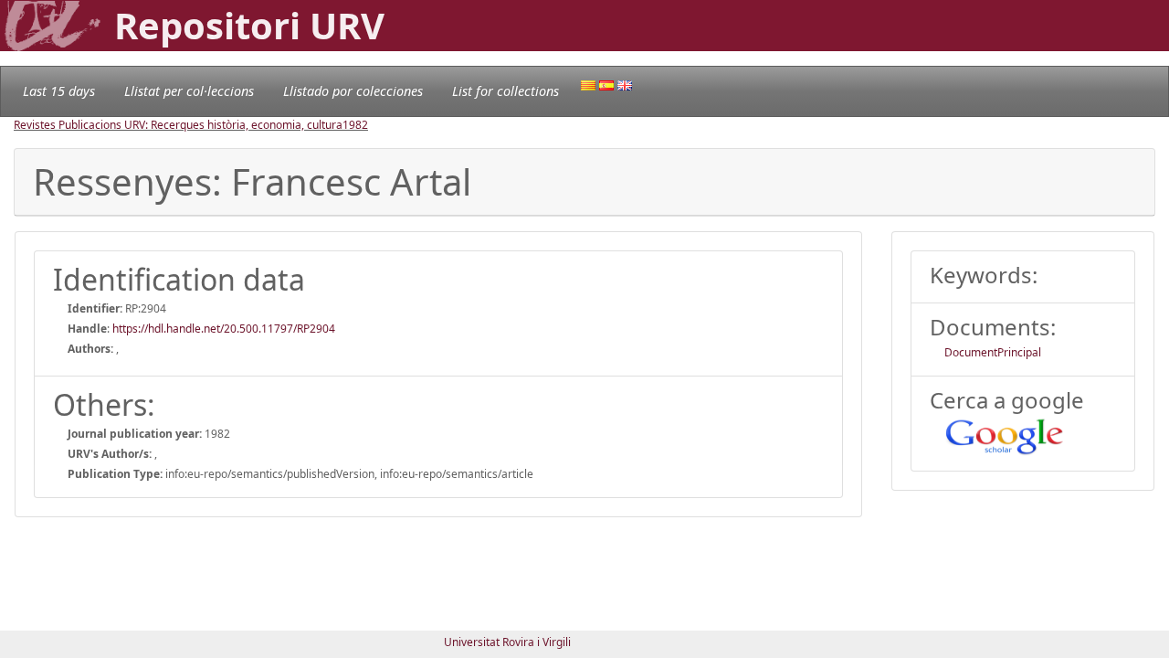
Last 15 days (59, 91)
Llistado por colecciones (353, 91)
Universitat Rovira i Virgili (507, 642)
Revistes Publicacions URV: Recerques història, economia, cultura (178, 125)
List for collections (505, 91)
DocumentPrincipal (992, 352)
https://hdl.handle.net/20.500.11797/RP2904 (223, 328)
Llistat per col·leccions (189, 91)
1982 (355, 125)
